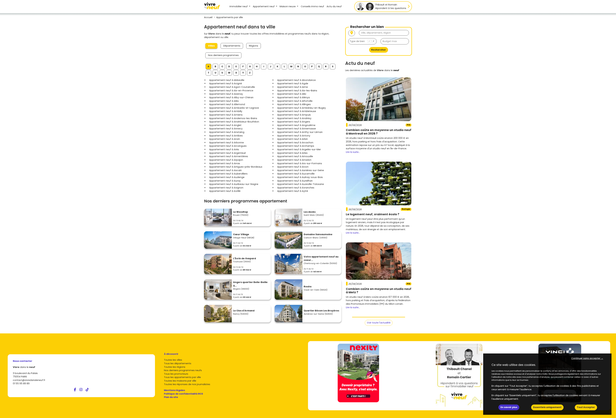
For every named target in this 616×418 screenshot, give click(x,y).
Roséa (307, 286)
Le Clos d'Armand (243, 310)
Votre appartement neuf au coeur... (321, 258)
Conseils (312, 6)
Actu (334, 6)
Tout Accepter (586, 407)
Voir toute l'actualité (378, 322)
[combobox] (362, 41)
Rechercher (378, 49)
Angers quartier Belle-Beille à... (250, 284)
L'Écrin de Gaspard (244, 258)
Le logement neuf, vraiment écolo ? (372, 214)
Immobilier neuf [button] (239, 6)
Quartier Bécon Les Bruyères (321, 310)
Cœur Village (241, 234)
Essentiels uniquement (547, 407)
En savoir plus (509, 407)
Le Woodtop (240, 211)
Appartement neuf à (226, 80)
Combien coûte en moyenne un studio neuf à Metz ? (378, 290)
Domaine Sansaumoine (318, 234)
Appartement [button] (264, 6)
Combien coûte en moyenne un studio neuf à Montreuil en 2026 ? (378, 131)
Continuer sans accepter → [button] (587, 358)
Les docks (310, 211)
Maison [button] (288, 6)
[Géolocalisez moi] (351, 33)
